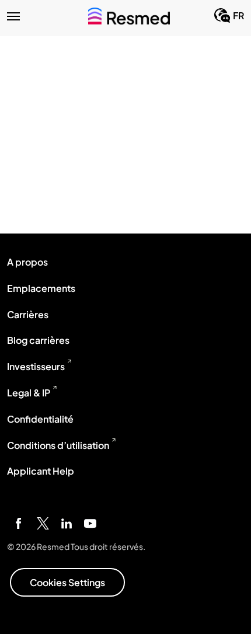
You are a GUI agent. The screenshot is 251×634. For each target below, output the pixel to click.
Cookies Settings (67, 582)
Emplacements (41, 288)
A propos (27, 262)
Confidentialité (40, 419)
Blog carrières (38, 340)
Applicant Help (40, 471)
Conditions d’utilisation (58, 445)
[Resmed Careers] (129, 16)
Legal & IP (28, 392)
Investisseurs (36, 366)
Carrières (27, 314)
